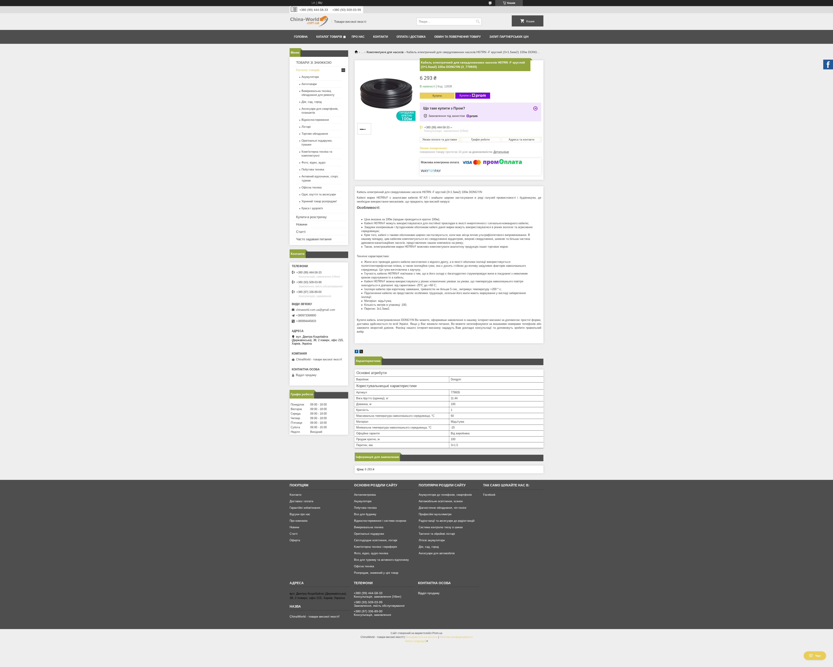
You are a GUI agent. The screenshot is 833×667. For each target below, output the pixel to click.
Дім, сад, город (312, 101)
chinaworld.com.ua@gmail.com (315, 309)
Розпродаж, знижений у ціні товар (376, 572)
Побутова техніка (313, 169)
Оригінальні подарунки (369, 533)
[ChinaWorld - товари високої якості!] (309, 21)
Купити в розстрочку (311, 217)
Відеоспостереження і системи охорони (380, 520)
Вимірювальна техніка (368, 527)
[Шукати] (478, 21)
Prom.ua (437, 633)
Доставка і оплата (301, 501)
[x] (361, 352)
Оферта (295, 540)
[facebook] (356, 352)
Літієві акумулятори (432, 540)
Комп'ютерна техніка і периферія (375, 546)
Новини (301, 224)
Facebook (489, 494)
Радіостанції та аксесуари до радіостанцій (446, 520)
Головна (301, 36)
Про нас (358, 36)
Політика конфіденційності (456, 637)
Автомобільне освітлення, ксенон (441, 501)
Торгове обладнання (315, 133)
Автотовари (309, 84)
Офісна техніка (311, 187)
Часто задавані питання (313, 239)
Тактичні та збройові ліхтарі (437, 533)
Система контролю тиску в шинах (441, 527)
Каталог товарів (329, 36)
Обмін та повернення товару (457, 36)
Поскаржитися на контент (422, 637)
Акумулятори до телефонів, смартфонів (445, 494)
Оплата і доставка (411, 36)
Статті (300, 232)
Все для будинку (365, 514)
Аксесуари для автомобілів (437, 553)
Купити (437, 95)
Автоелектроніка (365, 494)
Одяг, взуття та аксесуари (319, 194)
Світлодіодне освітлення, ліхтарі (375, 540)
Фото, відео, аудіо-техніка (371, 553)
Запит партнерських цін (508, 36)
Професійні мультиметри (435, 514)
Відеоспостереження (315, 119)
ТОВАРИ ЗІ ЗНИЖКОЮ (313, 62)
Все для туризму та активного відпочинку (381, 559)
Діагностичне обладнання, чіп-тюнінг (443, 507)
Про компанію (299, 520)
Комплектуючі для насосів (385, 52)
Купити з (465, 95)
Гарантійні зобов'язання (305, 507)
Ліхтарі (306, 126)
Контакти (380, 36)
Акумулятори (310, 76)
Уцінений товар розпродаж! (319, 201)
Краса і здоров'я (312, 208)
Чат (818, 655)
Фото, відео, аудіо (313, 162)
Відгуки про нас (300, 514)
